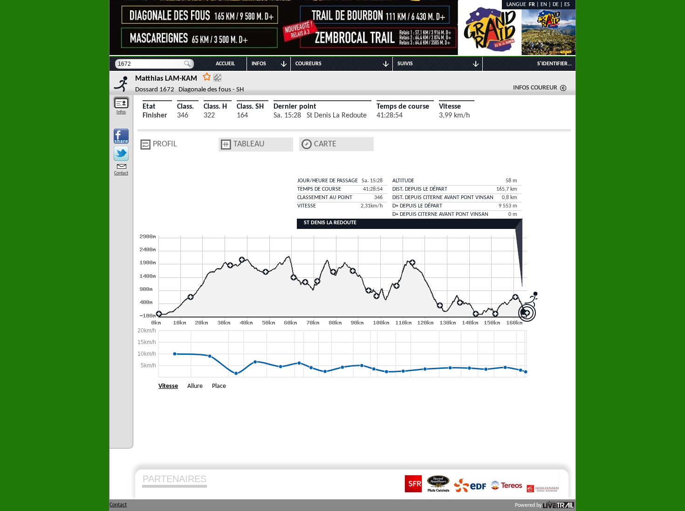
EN (544, 4)
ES (567, 4)
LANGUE (518, 4)
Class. (185, 106)
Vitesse (450, 106)
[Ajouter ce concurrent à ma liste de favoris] (207, 76)
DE (556, 4)
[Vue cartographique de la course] (306, 144)
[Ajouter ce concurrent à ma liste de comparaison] (217, 78)
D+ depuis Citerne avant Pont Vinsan (440, 214)
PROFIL (165, 144)
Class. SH (250, 106)
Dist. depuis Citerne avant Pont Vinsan (442, 197)
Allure (195, 386)
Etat (149, 106)
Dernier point (295, 106)
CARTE (325, 144)
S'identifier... (554, 64)
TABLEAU (249, 144)
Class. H (215, 106)
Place (219, 386)
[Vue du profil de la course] (145, 144)
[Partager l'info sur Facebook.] (121, 136)
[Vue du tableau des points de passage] (226, 144)
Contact (121, 173)
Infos (121, 112)
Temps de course (403, 106)
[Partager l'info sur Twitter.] (121, 153)
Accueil (225, 64)
